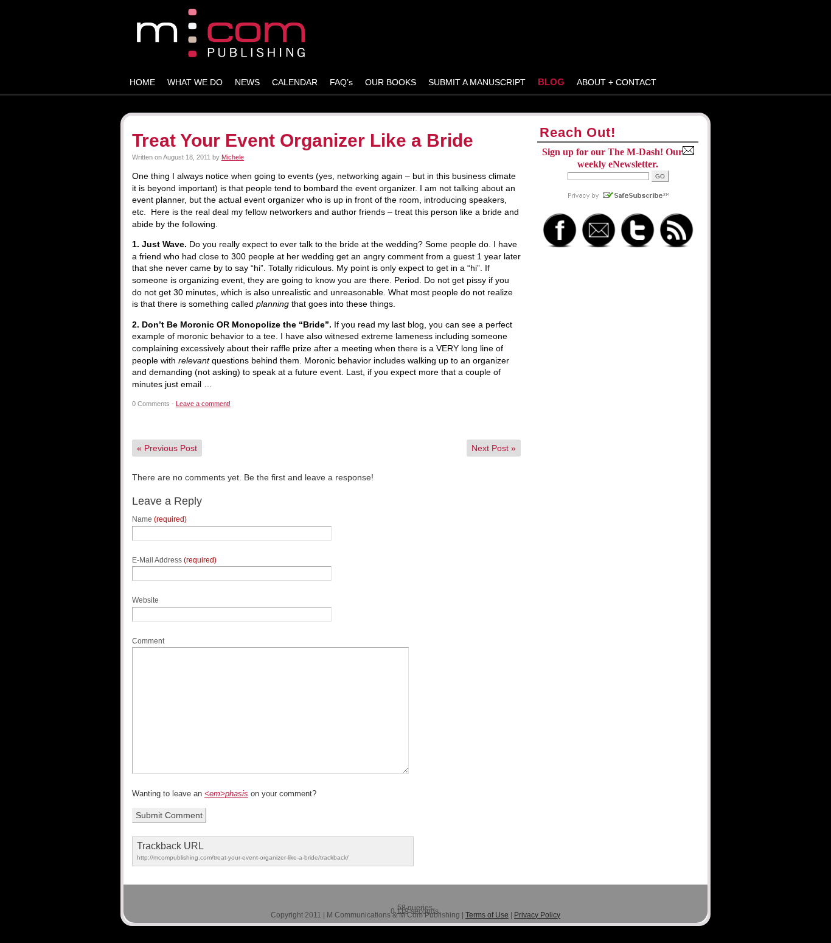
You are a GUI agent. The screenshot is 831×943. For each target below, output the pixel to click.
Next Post (493, 448)
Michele (232, 157)
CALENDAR (295, 82)
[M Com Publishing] (415, 35)
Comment (148, 641)
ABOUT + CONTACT (616, 82)
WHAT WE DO (195, 82)
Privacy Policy (537, 915)
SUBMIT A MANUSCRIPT (477, 82)
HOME (142, 82)
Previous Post (167, 448)
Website (145, 600)
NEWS (247, 82)
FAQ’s (341, 82)
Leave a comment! (203, 403)
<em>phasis (226, 793)
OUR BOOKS (390, 82)
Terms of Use (487, 915)
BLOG (551, 82)
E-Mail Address (174, 560)
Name (159, 519)
